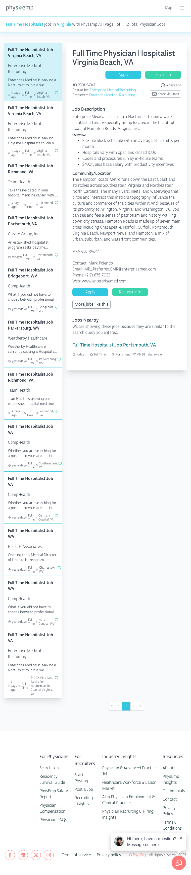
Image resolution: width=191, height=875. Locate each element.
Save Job (163, 74)
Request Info (130, 292)
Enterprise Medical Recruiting (113, 90)
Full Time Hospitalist (24, 24)
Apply (123, 74)
